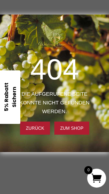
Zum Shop (71, 128)
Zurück (35, 128)
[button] (10, 97)
